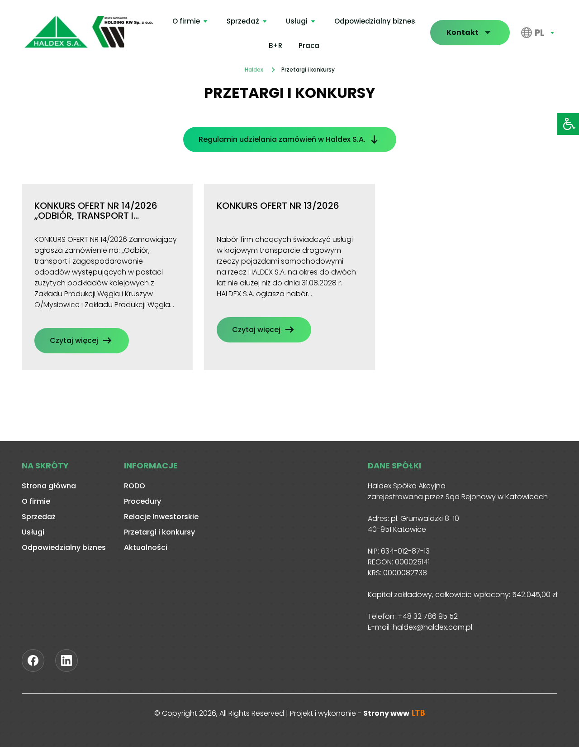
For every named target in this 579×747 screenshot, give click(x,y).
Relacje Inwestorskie (161, 516)
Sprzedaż (243, 21)
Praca (309, 45)
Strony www (387, 713)
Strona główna (49, 486)
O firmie (186, 21)
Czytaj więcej (74, 340)
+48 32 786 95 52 (428, 616)
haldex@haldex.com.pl (432, 627)
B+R (275, 45)
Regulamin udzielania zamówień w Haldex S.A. (282, 139)
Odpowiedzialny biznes (374, 21)
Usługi (297, 21)
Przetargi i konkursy (159, 532)
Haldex (254, 69)
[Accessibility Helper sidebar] (568, 124)
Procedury (142, 501)
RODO (134, 486)
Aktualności (145, 547)
